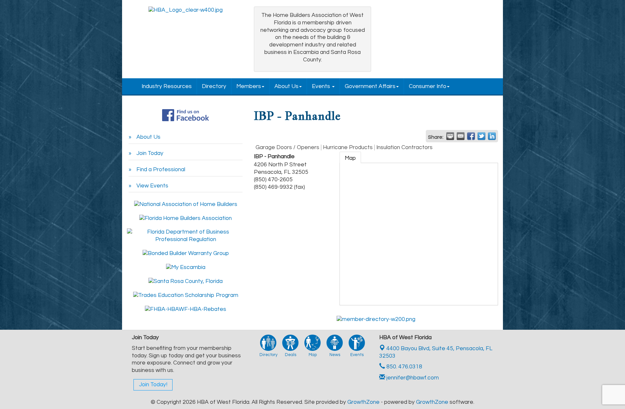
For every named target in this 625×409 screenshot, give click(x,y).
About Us (286, 86)
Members (248, 86)
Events (321, 86)
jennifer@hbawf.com (412, 378)
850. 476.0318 (403, 367)
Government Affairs (370, 86)
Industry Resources (167, 86)
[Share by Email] (461, 136)
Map (350, 158)
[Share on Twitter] (481, 136)
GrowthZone (363, 402)
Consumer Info (427, 86)
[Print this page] (450, 136)
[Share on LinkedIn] (492, 136)
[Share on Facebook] (471, 136)
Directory (214, 86)
